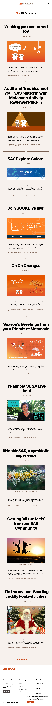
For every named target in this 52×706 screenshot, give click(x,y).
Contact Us (38, 685)
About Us (21, 686)
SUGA (16, 145)
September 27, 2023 (27, 107)
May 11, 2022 (27, 213)
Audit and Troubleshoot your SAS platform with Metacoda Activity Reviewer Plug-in (26, 95)
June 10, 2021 (27, 460)
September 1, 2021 (27, 395)
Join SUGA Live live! (26, 208)
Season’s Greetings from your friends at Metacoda (26, 326)
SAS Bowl (11, 195)
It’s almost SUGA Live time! (26, 388)
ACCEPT (30, 702)
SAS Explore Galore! (26, 158)
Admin (19, 702)
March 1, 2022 (27, 270)
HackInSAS (16, 505)
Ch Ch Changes (26, 265)
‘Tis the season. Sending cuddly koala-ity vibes (26, 594)
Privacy (37, 691)
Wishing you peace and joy (26, 29)
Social (41, 195)
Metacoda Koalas (17, 75)
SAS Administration (34, 144)
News (28, 144)
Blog (20, 691)
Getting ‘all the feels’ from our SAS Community (26, 523)
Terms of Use (38, 693)
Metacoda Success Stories (24, 689)
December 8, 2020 (27, 601)
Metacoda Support (39, 683)
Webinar (19, 145)
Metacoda (11, 75)
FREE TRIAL (6, 691)
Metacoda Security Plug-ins (20, 144)
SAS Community (25, 75)
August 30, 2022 (26, 163)
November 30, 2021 (27, 333)
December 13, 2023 (27, 36)
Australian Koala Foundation (15, 309)
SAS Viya (27, 252)
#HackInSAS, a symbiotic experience (26, 453)
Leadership (21, 505)
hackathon (11, 505)
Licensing (21, 683)
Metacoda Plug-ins (38, 436)
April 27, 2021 (27, 533)
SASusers (37, 195)
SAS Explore (23, 195)
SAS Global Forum (30, 195)
